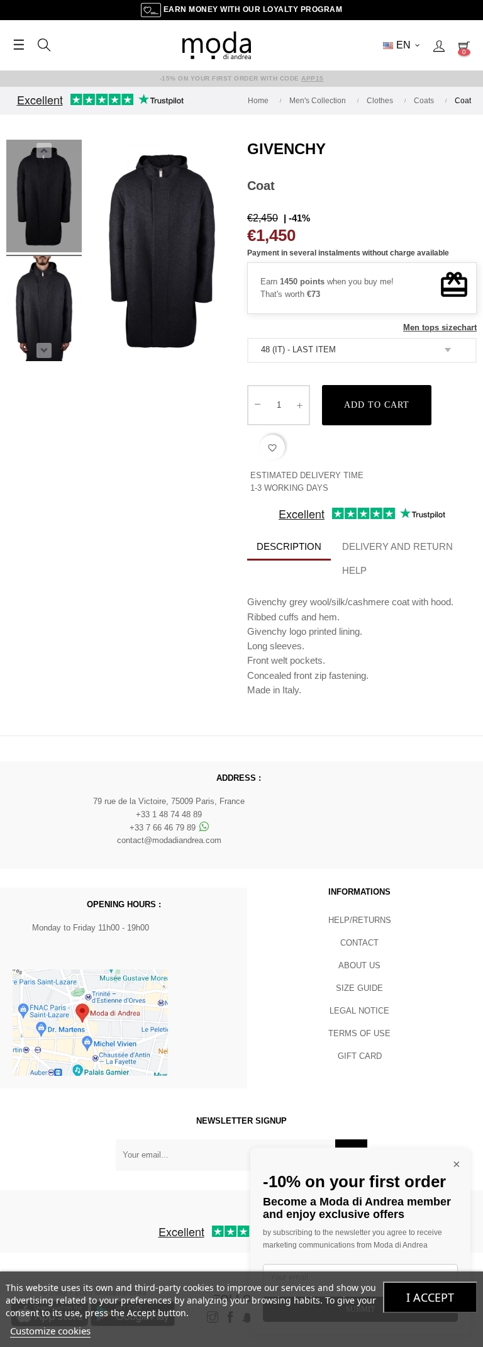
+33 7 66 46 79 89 (164, 827)
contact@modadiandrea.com (169, 840)
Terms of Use (359, 1033)
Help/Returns (359, 920)
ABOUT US (359, 965)
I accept (430, 1297)
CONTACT (359, 942)
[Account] (439, 45)
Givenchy (286, 148)
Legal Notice (359, 1010)
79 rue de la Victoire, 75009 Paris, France (169, 801)
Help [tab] (354, 570)
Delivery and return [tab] (397, 546)
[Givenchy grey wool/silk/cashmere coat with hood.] (44, 198)
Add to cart (376, 405)
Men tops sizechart (440, 327)
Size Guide (359, 988)
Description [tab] (289, 546)
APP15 (312, 78)
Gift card (360, 1056)
